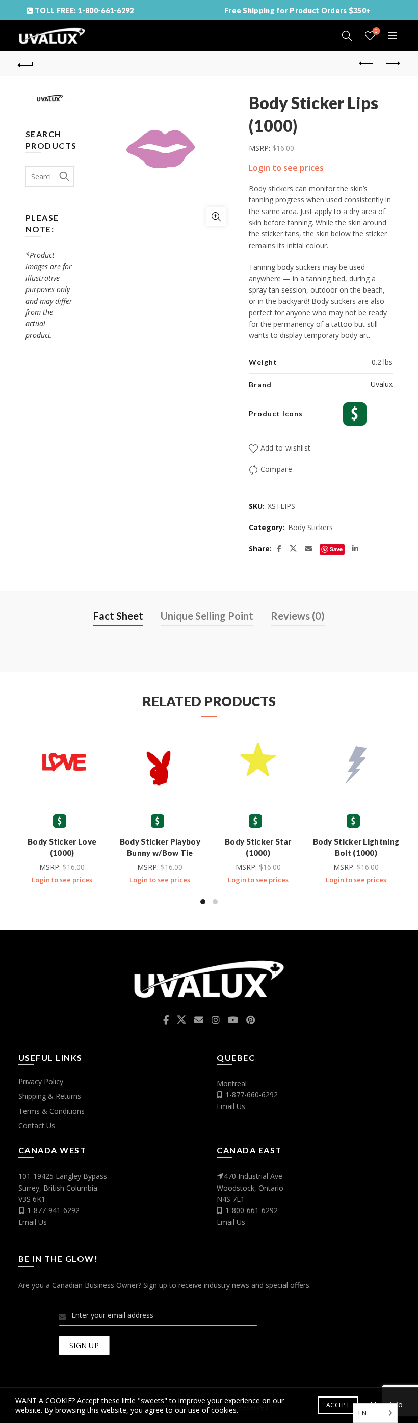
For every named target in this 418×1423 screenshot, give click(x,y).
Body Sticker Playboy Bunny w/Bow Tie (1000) (160, 852)
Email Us (231, 1106)
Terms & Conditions (51, 1111)
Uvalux (382, 384)
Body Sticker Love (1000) (62, 847)
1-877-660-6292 (251, 1094)
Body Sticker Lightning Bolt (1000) (356, 847)
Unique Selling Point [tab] (207, 616)
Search (64, 176)
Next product (392, 64)
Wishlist (376, 31)
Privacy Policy (40, 1081)
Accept (338, 1405)
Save (336, 549)
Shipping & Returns (49, 1096)
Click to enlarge (216, 216)
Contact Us (36, 1125)
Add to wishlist (285, 448)
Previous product (367, 64)
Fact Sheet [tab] (118, 616)
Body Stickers (310, 527)
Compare (276, 469)
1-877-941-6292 (53, 1210)
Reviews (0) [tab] (298, 616)
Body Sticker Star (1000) (258, 847)
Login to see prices (286, 167)
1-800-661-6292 (251, 1210)
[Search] (347, 35)
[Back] (26, 64)
